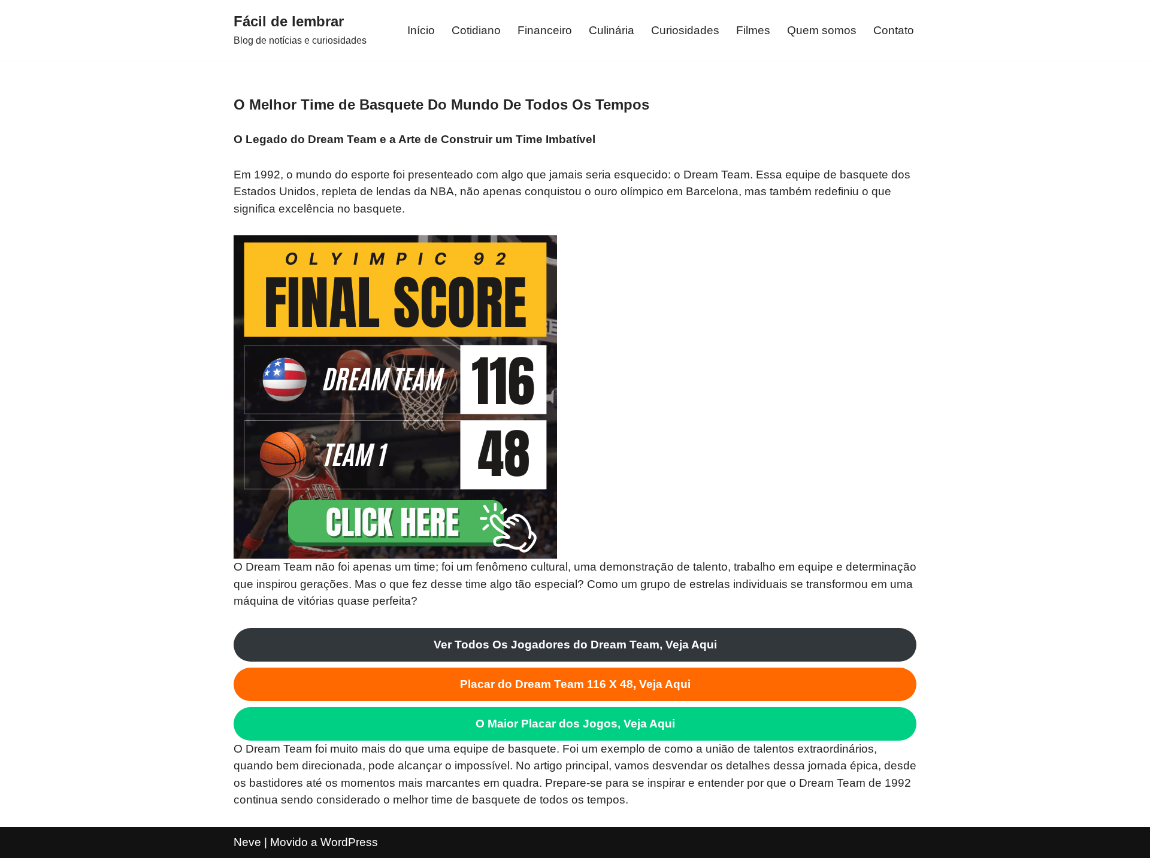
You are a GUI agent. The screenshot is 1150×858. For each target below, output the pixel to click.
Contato (893, 30)
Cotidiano (476, 30)
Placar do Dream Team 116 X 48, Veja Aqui (575, 684)
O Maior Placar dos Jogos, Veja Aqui (575, 723)
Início (421, 30)
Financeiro (545, 30)
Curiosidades (685, 30)
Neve (247, 842)
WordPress (349, 842)
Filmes (753, 30)
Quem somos (822, 30)
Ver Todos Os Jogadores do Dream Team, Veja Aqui (575, 644)
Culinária (611, 30)
